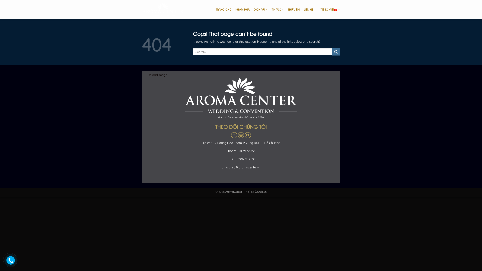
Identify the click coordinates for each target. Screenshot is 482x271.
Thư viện (294, 9)
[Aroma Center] (165, 9)
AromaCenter (233, 191)
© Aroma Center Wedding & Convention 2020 (241, 117)
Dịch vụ (259, 9)
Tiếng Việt (327, 9)
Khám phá (243, 9)
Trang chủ (223, 9)
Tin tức (276, 9)
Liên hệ (308, 9)
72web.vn (261, 191)
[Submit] (336, 51)
